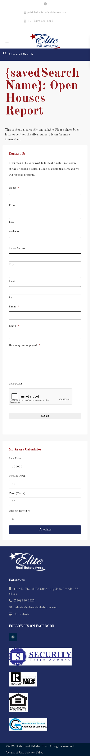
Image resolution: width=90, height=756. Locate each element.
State (12, 281)
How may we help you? (24, 345)
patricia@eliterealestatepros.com (35, 607)
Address (14, 231)
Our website (22, 614)
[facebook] (45, 4)
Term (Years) (17, 493)
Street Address (17, 248)
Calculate (45, 529)
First (12, 205)
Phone (14, 306)
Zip (11, 297)
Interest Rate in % (20, 510)
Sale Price (15, 458)
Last (11, 222)
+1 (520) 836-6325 (40, 21)
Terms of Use (15, 752)
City (11, 265)
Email (14, 326)
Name (14, 187)
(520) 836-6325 (24, 600)
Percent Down (17, 476)
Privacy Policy (34, 752)
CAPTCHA (15, 383)
